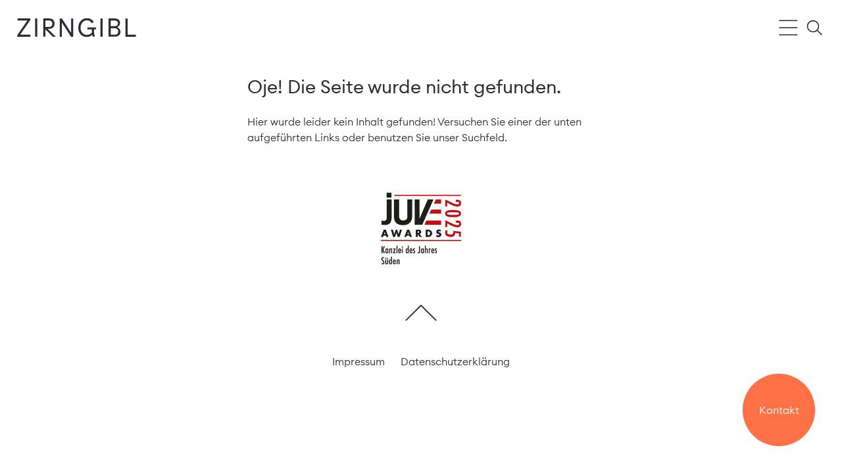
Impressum (358, 361)
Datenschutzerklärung (455, 361)
